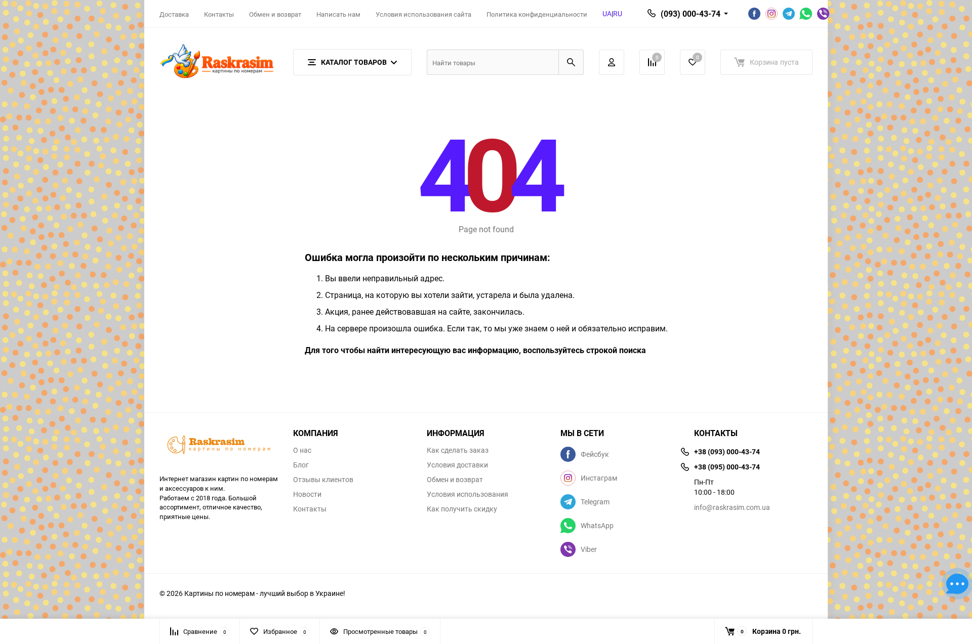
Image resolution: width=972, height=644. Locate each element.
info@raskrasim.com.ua (732, 507)
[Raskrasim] (218, 445)
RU (617, 13)
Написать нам (338, 14)
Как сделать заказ (458, 450)
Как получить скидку (462, 508)
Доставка (174, 14)
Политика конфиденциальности (537, 14)
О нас (302, 450)
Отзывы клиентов (323, 479)
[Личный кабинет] (611, 62)
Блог (301, 464)
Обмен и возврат (275, 14)
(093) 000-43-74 (690, 13)
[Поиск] (571, 62)
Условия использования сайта (423, 14)
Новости (307, 494)
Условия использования (467, 494)
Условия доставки (457, 464)
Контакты (219, 14)
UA (607, 13)
